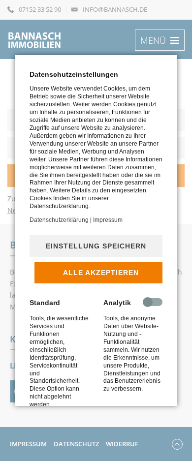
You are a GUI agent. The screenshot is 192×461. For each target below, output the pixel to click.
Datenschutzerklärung (59, 219)
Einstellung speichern (96, 246)
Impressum (108, 219)
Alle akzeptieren (101, 273)
